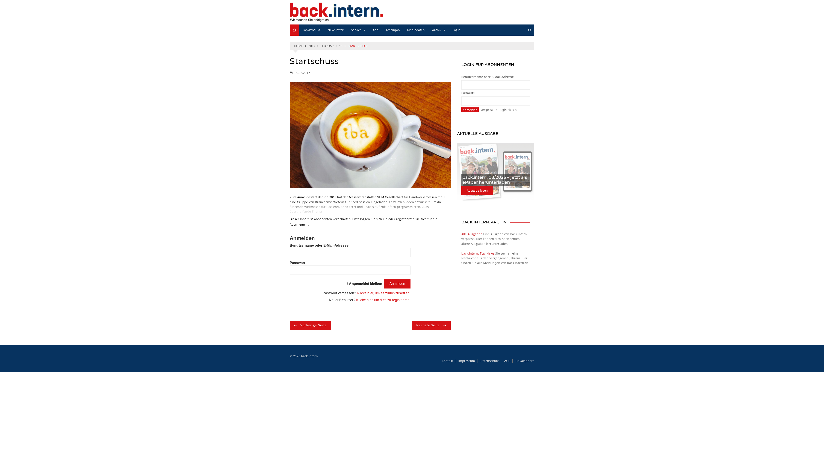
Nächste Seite (428, 325)
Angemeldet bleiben (365, 283)
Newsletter (336, 30)
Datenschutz (489, 361)
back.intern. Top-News (477, 253)
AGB (507, 361)
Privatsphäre (525, 361)
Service (356, 30)
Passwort (297, 263)
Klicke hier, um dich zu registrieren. (383, 300)
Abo (375, 30)
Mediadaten (416, 30)
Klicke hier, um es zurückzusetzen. (383, 293)
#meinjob (393, 30)
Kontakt (447, 361)
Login (456, 30)
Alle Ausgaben (471, 234)
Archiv (436, 30)
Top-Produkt (311, 30)
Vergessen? (488, 110)
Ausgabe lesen (477, 190)
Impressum (466, 361)
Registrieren (508, 110)
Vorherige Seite (313, 325)
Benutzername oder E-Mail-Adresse (319, 245)
